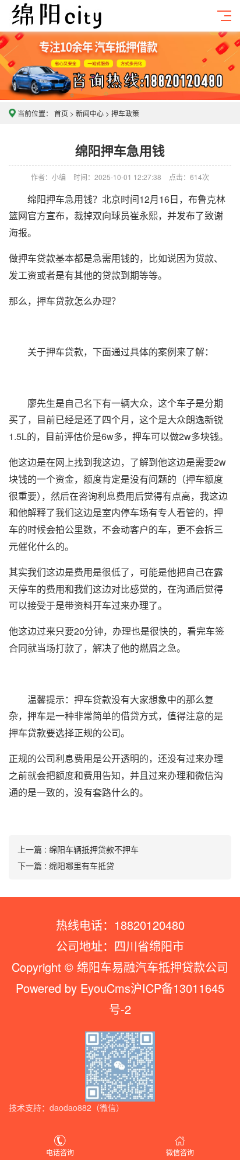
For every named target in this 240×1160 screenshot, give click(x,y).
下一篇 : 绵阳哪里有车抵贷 (65, 865)
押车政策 (125, 113)
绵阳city (79, 24)
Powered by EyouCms (73, 987)
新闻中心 (90, 113)
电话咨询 (60, 1152)
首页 (61, 113)
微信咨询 (180, 1152)
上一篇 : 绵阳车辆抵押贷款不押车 (78, 849)
